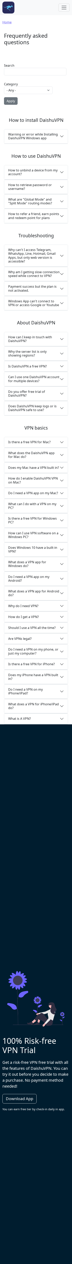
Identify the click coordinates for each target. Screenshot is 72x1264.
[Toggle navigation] (64, 8)
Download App (19, 1098)
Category (11, 84)
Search (9, 65)
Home (7, 22)
